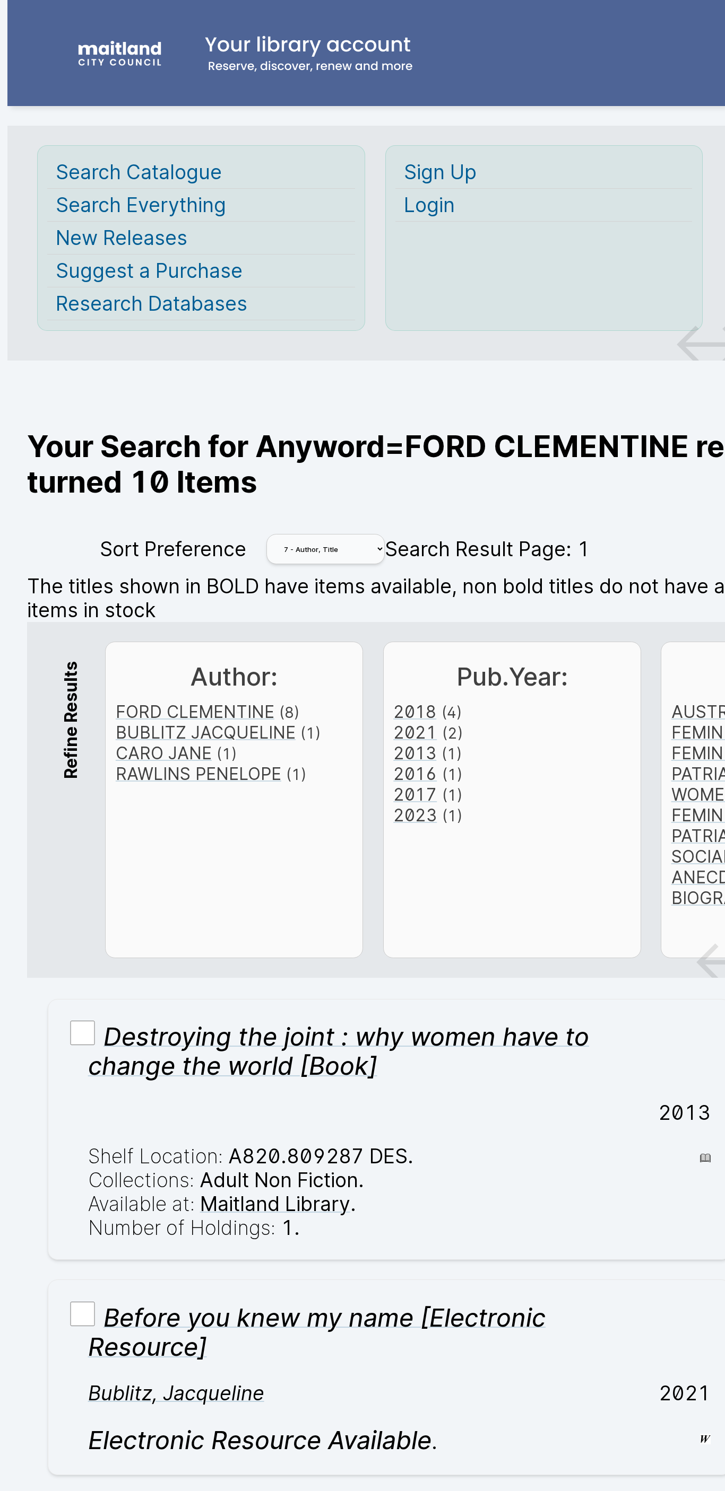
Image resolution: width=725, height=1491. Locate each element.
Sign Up (440, 172)
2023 (415, 815)
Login (429, 205)
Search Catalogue (139, 172)
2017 (415, 794)
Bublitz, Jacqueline (176, 1393)
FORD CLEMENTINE (195, 711)
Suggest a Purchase (149, 271)
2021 (415, 732)
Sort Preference (173, 549)
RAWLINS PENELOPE (198, 774)
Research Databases (151, 303)
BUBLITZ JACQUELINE (206, 732)
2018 (414, 711)
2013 (414, 753)
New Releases (121, 238)
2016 (415, 774)
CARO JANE (164, 753)
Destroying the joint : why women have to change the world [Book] (338, 1051)
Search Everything (141, 205)
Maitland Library (275, 1204)
